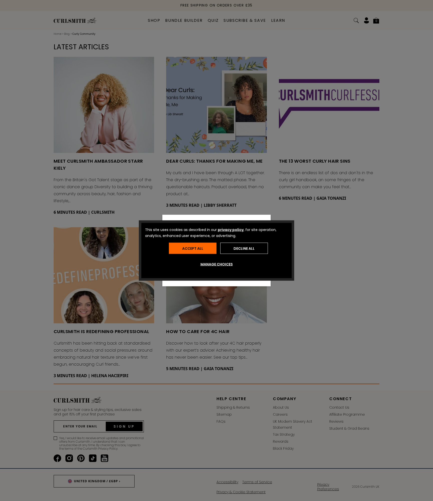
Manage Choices (216, 264)
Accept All (192, 248)
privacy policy (231, 229)
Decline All (244, 248)
